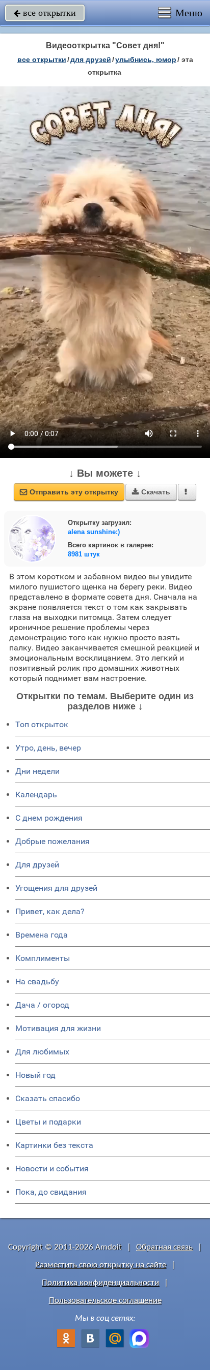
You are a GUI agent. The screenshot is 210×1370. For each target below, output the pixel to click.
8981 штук (84, 554)
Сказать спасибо (47, 1098)
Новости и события (52, 1168)
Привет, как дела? (50, 911)
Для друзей (37, 864)
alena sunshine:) (94, 532)
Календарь (36, 794)
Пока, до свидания (51, 1192)
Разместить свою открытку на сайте (100, 1265)
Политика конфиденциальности (100, 1283)
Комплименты (42, 958)
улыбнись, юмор (145, 59)
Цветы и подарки (48, 1122)
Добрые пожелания (52, 841)
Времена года (41, 935)
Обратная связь (164, 1247)
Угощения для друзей (56, 888)
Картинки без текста (54, 1145)
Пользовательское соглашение (105, 1300)
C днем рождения (49, 818)
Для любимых (42, 1051)
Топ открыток (41, 724)
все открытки (45, 13)
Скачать (151, 492)
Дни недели (37, 771)
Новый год (35, 1075)
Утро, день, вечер (48, 748)
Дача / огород (42, 1005)
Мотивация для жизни (58, 1028)
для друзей (90, 59)
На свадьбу (37, 981)
